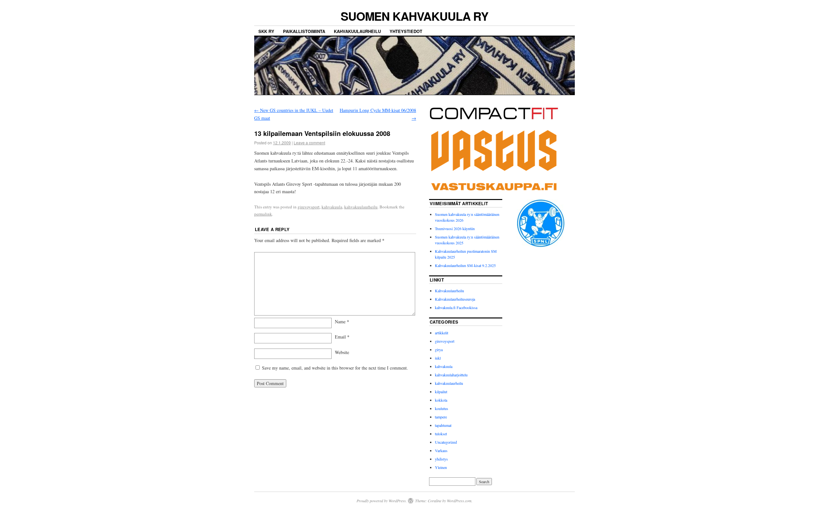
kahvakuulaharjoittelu (451, 374)
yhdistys (441, 458)
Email (342, 337)
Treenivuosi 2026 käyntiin (455, 228)
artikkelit (441, 332)
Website (342, 352)
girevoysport (309, 207)
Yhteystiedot (406, 31)
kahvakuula (332, 207)
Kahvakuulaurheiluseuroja (455, 299)
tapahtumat (443, 425)
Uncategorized (446, 442)
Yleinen (441, 467)
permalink (263, 214)
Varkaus (441, 450)
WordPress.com (459, 500)
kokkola (441, 400)
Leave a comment (309, 142)
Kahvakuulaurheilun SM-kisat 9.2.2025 (465, 265)
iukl (438, 358)
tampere (441, 416)
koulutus (441, 408)
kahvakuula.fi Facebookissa (456, 307)
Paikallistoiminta (304, 31)
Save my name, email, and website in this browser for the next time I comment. (335, 368)
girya (439, 349)
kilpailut (441, 391)
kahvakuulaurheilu (361, 207)
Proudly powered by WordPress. (382, 500)
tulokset (441, 433)
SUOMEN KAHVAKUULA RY (414, 15)
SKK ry (266, 31)
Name (342, 321)
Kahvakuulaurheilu (357, 31)
